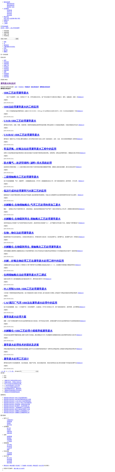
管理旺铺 (9, 10)
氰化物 (6, 50)
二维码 (6, 23)
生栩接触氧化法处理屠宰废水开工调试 (25, 274)
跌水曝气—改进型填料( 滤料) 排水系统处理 (28, 162)
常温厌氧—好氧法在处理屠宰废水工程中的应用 (30, 148)
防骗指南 (9, 454)
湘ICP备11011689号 (19, 468)
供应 (8, 18)
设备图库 (6, 75)
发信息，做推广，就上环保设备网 (10, 28)
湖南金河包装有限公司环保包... (13, 390)
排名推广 (17, 465)
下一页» (11, 371)
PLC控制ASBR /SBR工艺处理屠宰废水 (25, 288)
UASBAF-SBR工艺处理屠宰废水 (22, 134)
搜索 (17, 38)
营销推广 (9, 438)
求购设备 (6, 63)
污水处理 (9, 448)
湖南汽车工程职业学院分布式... (13, 380)
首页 (5, 18)
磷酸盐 (6, 51)
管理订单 (9, 12)
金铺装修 (9, 421)
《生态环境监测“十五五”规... (12, 385)
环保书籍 (6, 76)
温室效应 (6, 45)
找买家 (9, 423)
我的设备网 (7, 2)
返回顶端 (9, 462)
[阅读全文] (81, 97)
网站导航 (6, 16)
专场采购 (9, 452)
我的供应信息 (10, 3)
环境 (5, 48)
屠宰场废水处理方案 (15, 316)
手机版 (6, 21)
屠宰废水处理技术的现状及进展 (21, 344)
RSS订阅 (41, 465)
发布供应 (9, 13)
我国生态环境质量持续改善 (12, 392)
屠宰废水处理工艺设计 (16, 358)
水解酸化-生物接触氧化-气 (22, 411)
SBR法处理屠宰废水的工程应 (23, 399)
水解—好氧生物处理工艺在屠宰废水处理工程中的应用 (34, 260)
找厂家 (9, 428)
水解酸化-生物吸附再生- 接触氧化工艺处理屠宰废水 (32, 246)
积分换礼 (29, 465)
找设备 (9, 429)
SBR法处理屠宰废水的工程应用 (21, 106)
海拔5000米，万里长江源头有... (13, 382)
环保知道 (6, 73)
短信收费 (9, 461)
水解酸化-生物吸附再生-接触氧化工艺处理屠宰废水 (32, 218)
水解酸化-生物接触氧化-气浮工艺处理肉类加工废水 (32, 204)
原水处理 (9, 446)
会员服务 (6, 8)
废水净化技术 (35, 87)
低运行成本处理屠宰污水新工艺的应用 (25, 190)
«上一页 (3, 371)
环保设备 (6, 62)
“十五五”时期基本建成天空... (12, 387)
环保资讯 (6, 68)
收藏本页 (6, 20)
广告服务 (23, 465)
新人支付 (9, 457)
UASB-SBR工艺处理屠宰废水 (20, 120)
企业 (10, 18)
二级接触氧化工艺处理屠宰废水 (21, 176)
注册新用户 (10, 420)
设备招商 (6, 70)
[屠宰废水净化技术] (9, 397)
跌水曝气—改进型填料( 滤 (22, 406)
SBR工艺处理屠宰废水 (16, 92)
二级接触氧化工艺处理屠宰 (22, 407)
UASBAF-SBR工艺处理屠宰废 (23, 402)
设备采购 (9, 433)
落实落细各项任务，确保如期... (13, 388)
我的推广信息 (10, 7)
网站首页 (6, 465)
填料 (8, 449)
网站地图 (12, 465)
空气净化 (9, 444)
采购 (13, 18)
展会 (16, 18)
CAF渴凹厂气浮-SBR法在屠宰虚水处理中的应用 (30, 302)
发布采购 (9, 15)
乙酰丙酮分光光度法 (9, 46)
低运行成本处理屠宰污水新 (22, 409)
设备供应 (9, 431)
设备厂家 (6, 65)
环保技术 (27, 87)
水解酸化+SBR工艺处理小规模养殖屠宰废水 (28, 330)
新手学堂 (9, 425)
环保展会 (6, 67)
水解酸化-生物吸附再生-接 (22, 412)
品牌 (5, 71)
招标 (5, 41)
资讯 (19, 18)
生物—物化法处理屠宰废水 (19, 232)
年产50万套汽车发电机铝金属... (13, 383)
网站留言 (35, 465)
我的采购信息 (10, 5)
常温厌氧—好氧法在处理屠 (22, 404)
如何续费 (9, 459)
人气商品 (9, 441)
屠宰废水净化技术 (8, 83)
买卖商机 (9, 439)
